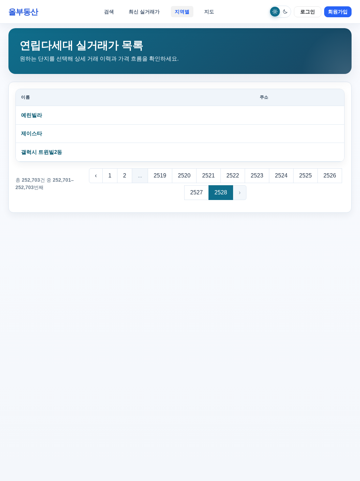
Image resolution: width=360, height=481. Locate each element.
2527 (196, 192)
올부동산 (23, 11)
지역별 (182, 11)
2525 (305, 176)
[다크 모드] (285, 12)
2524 (281, 176)
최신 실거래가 (144, 11)
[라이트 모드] (275, 12)
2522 (232, 176)
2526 (329, 176)
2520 (184, 176)
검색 (109, 11)
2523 (257, 176)
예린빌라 (31, 115)
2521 (208, 176)
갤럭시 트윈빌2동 (41, 152)
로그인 (307, 11)
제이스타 (31, 133)
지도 (209, 11)
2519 (160, 176)
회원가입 (337, 11)
